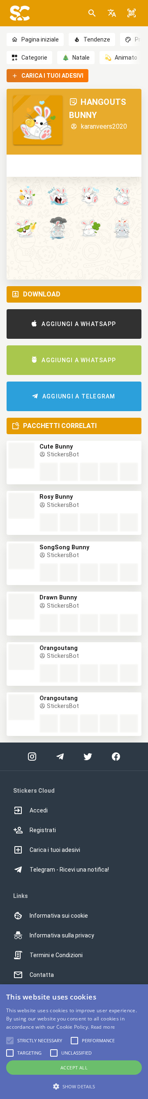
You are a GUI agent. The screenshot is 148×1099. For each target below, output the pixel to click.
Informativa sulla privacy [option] (62, 935)
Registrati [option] (43, 830)
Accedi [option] (39, 810)
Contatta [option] (42, 975)
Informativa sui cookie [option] (59, 915)
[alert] (74, 1041)
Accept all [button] (74, 1067)
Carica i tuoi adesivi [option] (55, 850)
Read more (103, 1027)
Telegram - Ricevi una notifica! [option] (69, 869)
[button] (112, 13)
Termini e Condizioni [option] (56, 955)
